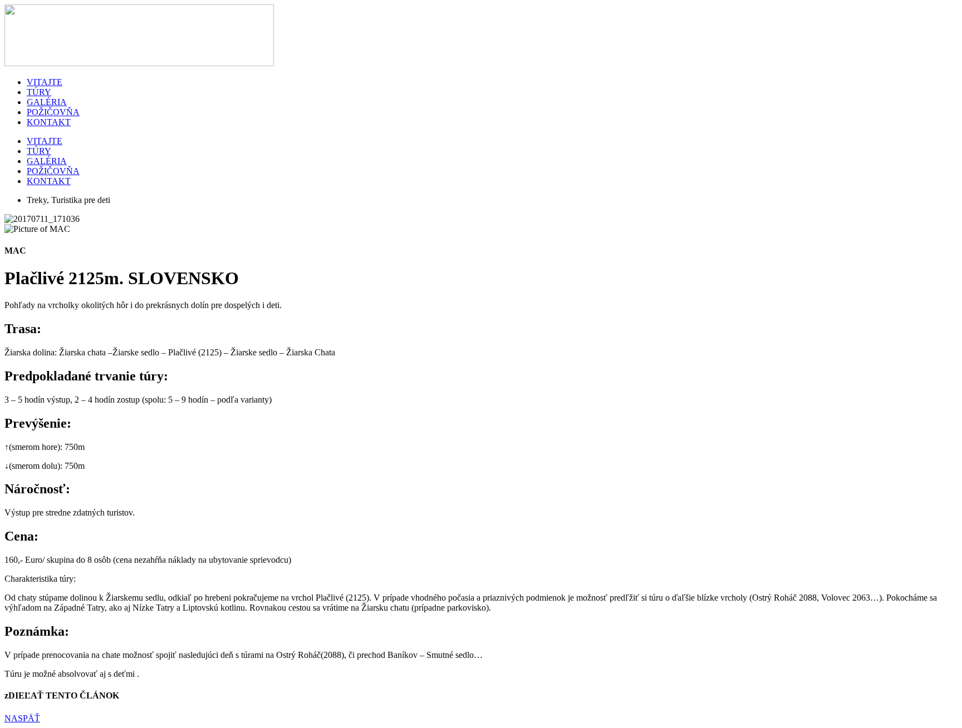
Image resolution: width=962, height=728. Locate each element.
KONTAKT (49, 122)
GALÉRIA (47, 102)
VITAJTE (44, 82)
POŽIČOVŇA (53, 112)
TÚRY (39, 92)
